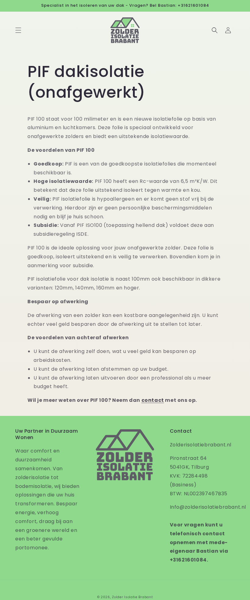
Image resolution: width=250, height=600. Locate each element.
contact (152, 400)
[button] (18, 30)
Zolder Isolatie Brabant (132, 597)
